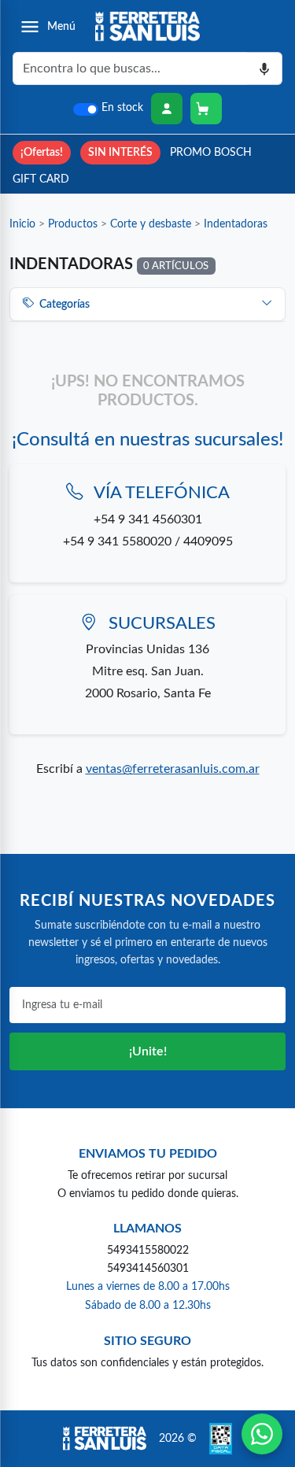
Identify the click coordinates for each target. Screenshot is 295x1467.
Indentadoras (235, 224)
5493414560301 (148, 1268)
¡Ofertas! (41, 152)
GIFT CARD (41, 179)
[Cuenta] (167, 108)
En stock (122, 107)
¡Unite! (148, 1051)
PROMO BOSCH (211, 152)
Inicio (22, 224)
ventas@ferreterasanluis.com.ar (173, 769)
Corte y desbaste (150, 224)
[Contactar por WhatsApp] (262, 1433)
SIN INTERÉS (120, 152)
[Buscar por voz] (264, 68)
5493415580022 (148, 1250)
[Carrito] (206, 108)
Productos (73, 224)
